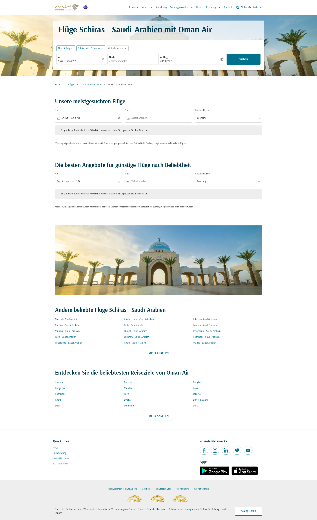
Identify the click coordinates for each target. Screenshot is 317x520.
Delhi (57, 405)
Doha (195, 405)
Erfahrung (213, 7)
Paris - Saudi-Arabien (65, 337)
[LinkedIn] (226, 450)
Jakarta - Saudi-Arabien (205, 319)
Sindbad (228, 7)
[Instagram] (215, 450)
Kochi (58, 400)
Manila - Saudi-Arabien (204, 343)
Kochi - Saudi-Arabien (135, 343)
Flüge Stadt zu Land (162, 489)
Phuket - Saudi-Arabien (135, 331)
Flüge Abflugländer (201, 489)
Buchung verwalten (182, 7)
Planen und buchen (141, 7)
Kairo (195, 388)
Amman (59, 382)
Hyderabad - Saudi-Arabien (68, 343)
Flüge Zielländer (115, 489)
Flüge (71, 84)
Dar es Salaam (200, 400)
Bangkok (197, 382)
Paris (126, 394)
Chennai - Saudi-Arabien (67, 325)
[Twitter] (237, 450)
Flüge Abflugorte (182, 489)
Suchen (243, 59)
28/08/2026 (166, 61)
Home (58, 84)
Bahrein (128, 382)
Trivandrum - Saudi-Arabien (207, 331)
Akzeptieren (248, 511)
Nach (112, 57)
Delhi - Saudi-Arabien (134, 325)
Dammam (129, 405)
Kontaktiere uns (61, 458)
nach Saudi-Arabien (91, 84)
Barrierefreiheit (60, 463)
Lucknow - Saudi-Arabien (136, 337)
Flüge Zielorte (131, 489)
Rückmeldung (59, 453)
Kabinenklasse (202, 110)
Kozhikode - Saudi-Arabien (206, 337)
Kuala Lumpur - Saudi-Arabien (139, 319)
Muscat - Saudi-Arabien (67, 319)
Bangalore (60, 388)
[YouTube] (248, 450)
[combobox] (79, 61)
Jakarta (197, 394)
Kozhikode (60, 394)
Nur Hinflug (64, 48)
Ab (59, 57)
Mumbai (128, 388)
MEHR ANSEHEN (159, 353)
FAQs (55, 447)
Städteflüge (145, 489)
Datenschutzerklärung (179, 509)
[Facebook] (204, 450)
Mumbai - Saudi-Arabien (67, 331)
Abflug (163, 57)
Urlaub (199, 7)
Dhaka (127, 400)
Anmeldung (161, 7)
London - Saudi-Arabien (205, 325)
